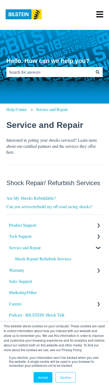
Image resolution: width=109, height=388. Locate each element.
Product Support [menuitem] (22, 225)
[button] (98, 225)
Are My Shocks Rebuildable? (31, 198)
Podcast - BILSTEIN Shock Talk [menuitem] (37, 315)
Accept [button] (43, 377)
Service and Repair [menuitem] (25, 247)
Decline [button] (65, 377)
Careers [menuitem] (15, 303)
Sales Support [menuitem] (20, 281)
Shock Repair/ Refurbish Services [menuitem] (43, 258)
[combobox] (49, 72)
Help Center (16, 109)
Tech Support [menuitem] (20, 236)
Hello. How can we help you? (47, 60)
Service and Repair (52, 109)
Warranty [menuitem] (16, 270)
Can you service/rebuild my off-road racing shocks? (49, 206)
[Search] (98, 72)
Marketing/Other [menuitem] (23, 292)
